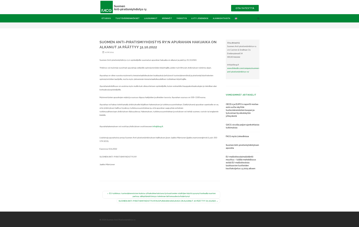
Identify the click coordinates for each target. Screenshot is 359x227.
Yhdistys (182, 18)
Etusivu (106, 18)
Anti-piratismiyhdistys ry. (130, 7)
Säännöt (167, 18)
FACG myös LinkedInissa (237, 136)
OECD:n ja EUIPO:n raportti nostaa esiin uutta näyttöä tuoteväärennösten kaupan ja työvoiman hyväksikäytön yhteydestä (242, 110)
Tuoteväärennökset (127, 18)
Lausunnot (150, 18)
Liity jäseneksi (199, 18)
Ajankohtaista (221, 18)
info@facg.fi (158, 126)
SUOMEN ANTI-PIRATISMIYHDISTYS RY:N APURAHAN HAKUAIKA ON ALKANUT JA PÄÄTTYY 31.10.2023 (168, 201)
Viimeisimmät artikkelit (241, 95)
